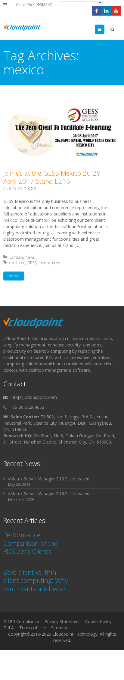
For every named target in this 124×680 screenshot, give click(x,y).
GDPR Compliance (21, 621)
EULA (8, 628)
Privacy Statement (62, 621)
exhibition (17, 262)
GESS (31, 262)
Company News (22, 257)
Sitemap (59, 628)
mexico (44, 262)
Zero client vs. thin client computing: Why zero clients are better (35, 580)
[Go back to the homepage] (22, 28)
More (13, 275)
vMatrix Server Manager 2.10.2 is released (48, 493)
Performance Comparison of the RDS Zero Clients (30, 543)
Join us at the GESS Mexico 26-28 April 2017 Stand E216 (52, 177)
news (56, 262)
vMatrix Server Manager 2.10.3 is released (48, 479)
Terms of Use (32, 628)
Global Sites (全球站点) (34, 4)
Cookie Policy (98, 621)
